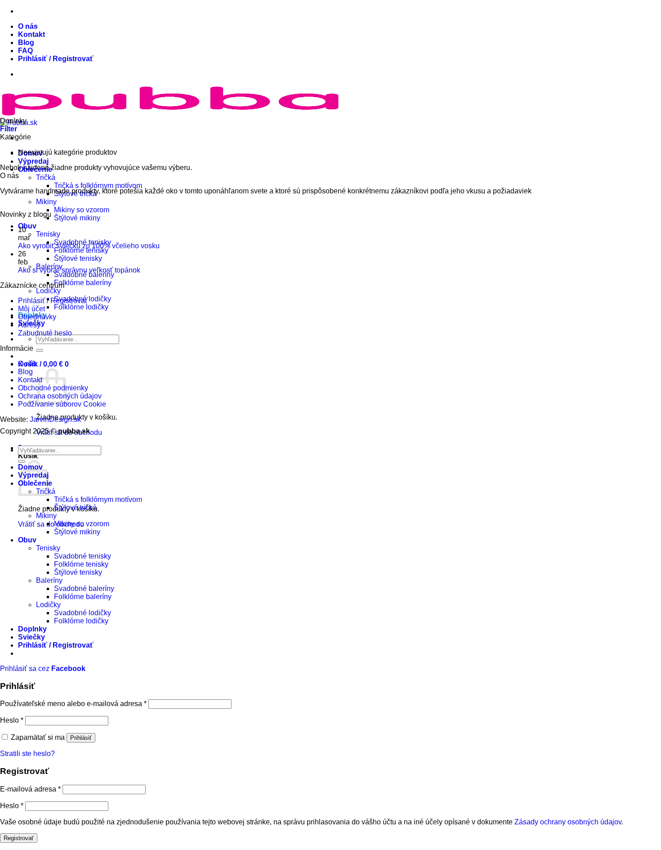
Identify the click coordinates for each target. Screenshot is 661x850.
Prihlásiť (81, 737)
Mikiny (46, 202)
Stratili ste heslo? (27, 753)
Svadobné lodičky (82, 613)
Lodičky (48, 291)
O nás (28, 26)
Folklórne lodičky (81, 307)
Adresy (29, 325)
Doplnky (32, 629)
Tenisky (48, 234)
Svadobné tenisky (82, 556)
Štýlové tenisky (78, 258)
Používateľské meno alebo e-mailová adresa (73, 703)
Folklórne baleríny (83, 282)
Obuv (27, 226)
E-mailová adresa (30, 789)
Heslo (11, 720)
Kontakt (31, 34)
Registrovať (19, 838)
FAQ (25, 50)
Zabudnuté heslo (45, 333)
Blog (26, 42)
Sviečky (31, 637)
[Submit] (39, 350)
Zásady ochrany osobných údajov (567, 822)
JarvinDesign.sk (55, 419)
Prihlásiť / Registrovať (53, 300)
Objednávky (37, 317)
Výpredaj (33, 161)
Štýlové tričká (75, 507)
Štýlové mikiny (77, 218)
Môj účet (31, 309)
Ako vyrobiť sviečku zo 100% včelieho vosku (89, 246)
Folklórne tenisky (81, 250)
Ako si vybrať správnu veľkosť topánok (79, 270)
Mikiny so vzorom (81, 210)
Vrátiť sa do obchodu (51, 524)
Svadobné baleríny (84, 274)
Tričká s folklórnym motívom (98, 185)
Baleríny (49, 580)
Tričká (45, 177)
